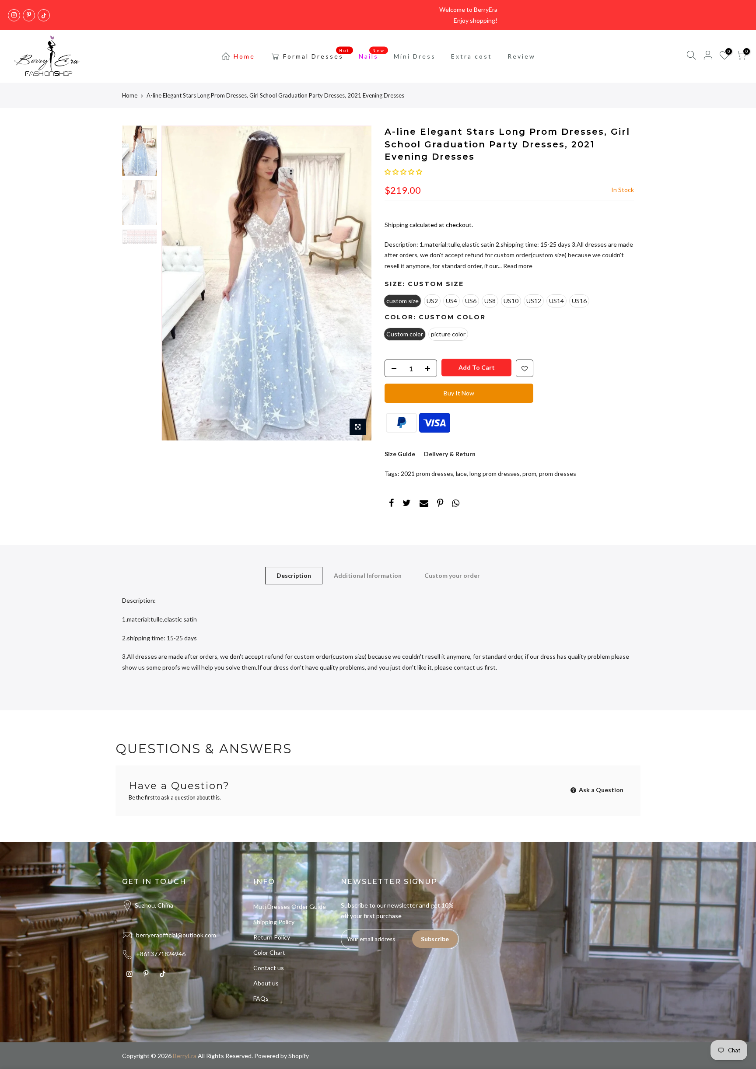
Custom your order (452, 575)
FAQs (261, 998)
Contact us (268, 967)
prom (529, 473)
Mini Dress (415, 56)
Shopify (298, 1055)
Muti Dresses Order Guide (289, 906)
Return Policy (271, 937)
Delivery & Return (450, 454)
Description (293, 575)
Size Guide (400, 454)
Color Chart (269, 952)
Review (522, 56)
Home (244, 56)
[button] (403, 171)
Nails (372, 54)
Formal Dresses (316, 54)
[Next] (356, 283)
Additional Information (368, 575)
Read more (517, 265)
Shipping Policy (273, 922)
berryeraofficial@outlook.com (176, 935)
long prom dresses (494, 473)
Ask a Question (600, 789)
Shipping (396, 224)
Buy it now (459, 393)
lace (461, 473)
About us (266, 983)
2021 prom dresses (427, 473)
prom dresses (557, 473)
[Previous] (177, 283)
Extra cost (471, 56)
